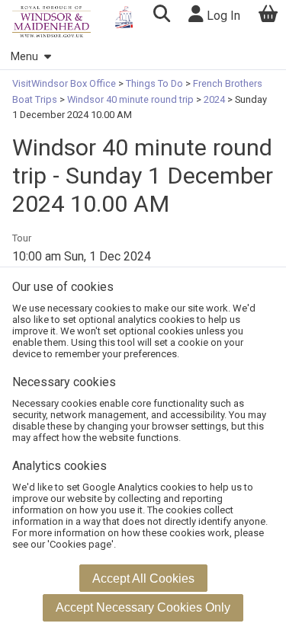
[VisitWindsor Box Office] (51, 21)
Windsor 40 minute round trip (130, 99)
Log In (222, 15)
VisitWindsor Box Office (65, 83)
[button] (161, 15)
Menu (24, 56)
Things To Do (154, 83)
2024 (214, 99)
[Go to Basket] (268, 15)
